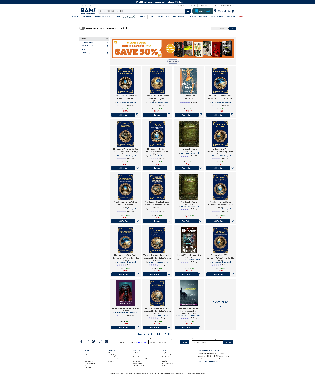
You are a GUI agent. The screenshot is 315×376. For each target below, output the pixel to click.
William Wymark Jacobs (193, 316)
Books (87, 353)
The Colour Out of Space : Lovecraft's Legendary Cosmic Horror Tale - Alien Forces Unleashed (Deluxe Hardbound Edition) (157, 97)
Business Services (114, 357)
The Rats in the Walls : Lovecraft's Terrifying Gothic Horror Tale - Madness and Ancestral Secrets (220, 150)
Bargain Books (90, 361)
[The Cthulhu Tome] (188, 133)
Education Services (114, 359)
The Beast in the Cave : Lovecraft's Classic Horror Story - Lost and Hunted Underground (157, 150)
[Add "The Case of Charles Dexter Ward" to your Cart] (125, 168)
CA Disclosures (190, 374)
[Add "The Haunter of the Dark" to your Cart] (220, 115)
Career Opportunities (140, 357)
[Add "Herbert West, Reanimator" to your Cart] (189, 274)
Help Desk (165, 353)
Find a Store (137, 353)
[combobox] (146, 11)
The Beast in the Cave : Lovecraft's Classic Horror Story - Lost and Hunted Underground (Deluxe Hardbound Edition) (220, 203)
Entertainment (90, 363)
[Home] (87, 11)
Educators (181, 5)
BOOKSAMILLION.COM (155, 374)
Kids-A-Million (90, 357)
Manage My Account (168, 355)
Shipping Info (166, 361)
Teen (86, 359)
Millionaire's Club (227, 5)
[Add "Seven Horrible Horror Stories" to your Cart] (125, 327)
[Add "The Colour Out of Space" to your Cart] (157, 115)
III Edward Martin (194, 259)
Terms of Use (179, 374)
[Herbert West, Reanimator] (188, 240)
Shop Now (173, 61)
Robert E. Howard (129, 312)
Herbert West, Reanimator (188, 255)
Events (192, 5)
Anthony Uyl (195, 153)
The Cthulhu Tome (189, 149)
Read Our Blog (137, 363)
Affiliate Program (113, 355)
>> (176, 334)
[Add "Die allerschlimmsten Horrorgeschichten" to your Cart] (189, 327)
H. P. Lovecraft (121, 103)
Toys (86, 365)
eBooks (87, 355)
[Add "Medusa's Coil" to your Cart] (189, 115)
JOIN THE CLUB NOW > (209, 361)
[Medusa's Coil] (188, 80)
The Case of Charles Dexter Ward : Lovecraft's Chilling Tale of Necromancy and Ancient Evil (125, 150)
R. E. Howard (192, 315)
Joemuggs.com (169, 374)
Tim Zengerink (131, 103)
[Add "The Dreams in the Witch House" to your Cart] (125, 115)
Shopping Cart (166, 359)
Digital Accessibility (139, 365)
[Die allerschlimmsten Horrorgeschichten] (188, 293)
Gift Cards (204, 5)
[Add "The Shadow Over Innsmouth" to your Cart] (157, 274)
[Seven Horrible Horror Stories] (125, 293)
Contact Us (136, 361)
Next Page (220, 304)
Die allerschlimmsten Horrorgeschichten (188, 309)
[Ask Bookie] (202, 11)
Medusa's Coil (188, 95)
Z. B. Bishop (185, 100)
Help (214, 5)
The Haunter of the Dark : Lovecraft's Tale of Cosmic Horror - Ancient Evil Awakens (220, 97)
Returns (164, 365)
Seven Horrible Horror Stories (125, 308)
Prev (140, 334)
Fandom (88, 367)
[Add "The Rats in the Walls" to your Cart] (220, 168)
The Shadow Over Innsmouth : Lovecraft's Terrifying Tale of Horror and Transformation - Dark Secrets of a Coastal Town (157, 256)
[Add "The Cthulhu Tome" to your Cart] (189, 168)
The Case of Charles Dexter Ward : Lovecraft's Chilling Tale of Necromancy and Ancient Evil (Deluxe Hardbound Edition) (157, 203)
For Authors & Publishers (141, 359)
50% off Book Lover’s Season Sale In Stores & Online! (159, 2)
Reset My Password (168, 357)
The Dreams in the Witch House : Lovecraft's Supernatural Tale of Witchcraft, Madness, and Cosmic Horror (125, 97)
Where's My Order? (168, 363)
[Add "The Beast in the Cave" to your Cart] (157, 168)
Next (170, 334)
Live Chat (142, 342)
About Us (136, 355)
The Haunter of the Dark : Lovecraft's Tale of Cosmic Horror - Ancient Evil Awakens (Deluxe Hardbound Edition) (125, 256)
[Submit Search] (188, 11)
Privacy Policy (200, 374)
